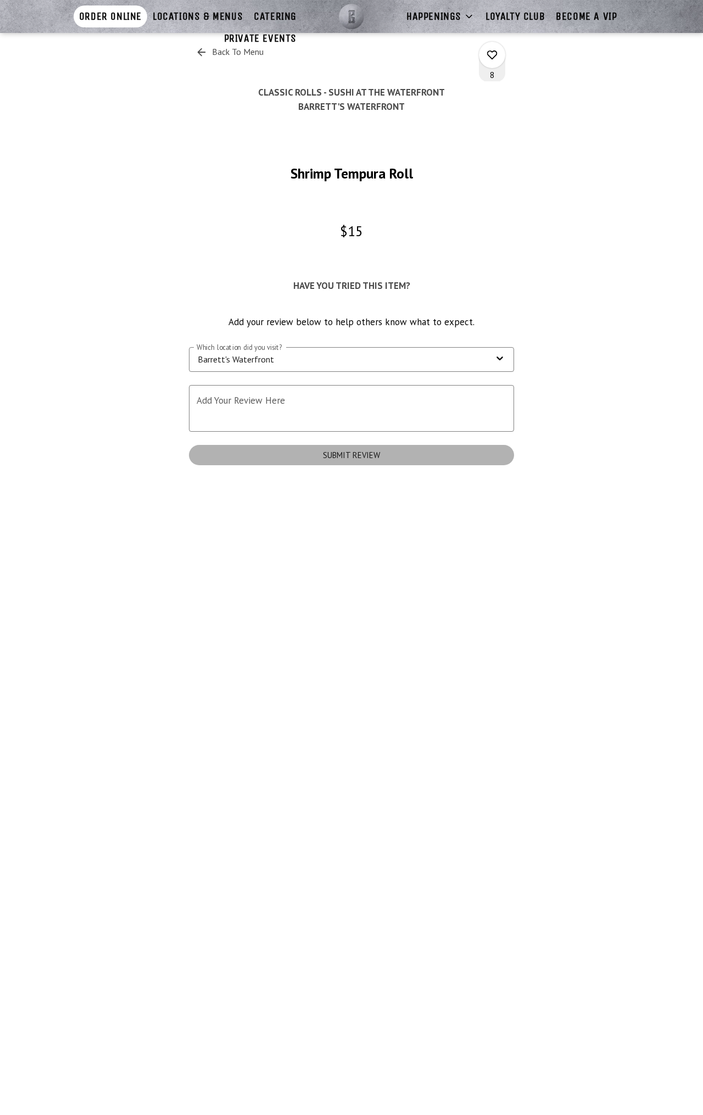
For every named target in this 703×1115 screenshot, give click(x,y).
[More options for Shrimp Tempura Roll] (492, 55)
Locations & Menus (198, 16)
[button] (440, 16)
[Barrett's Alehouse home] (351, 16)
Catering (275, 16)
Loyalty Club (515, 16)
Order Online (110, 16)
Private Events (260, 38)
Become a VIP (586, 16)
